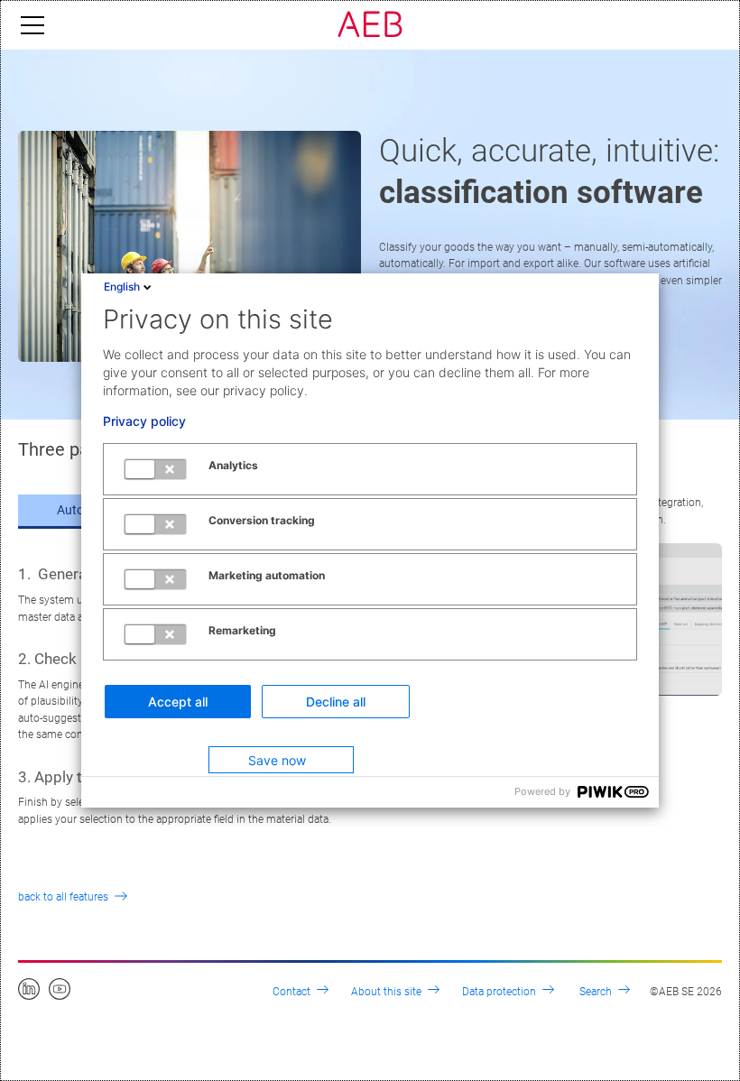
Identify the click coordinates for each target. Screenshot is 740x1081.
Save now (277, 760)
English (122, 286)
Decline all (335, 701)
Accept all (178, 701)
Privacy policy (144, 421)
